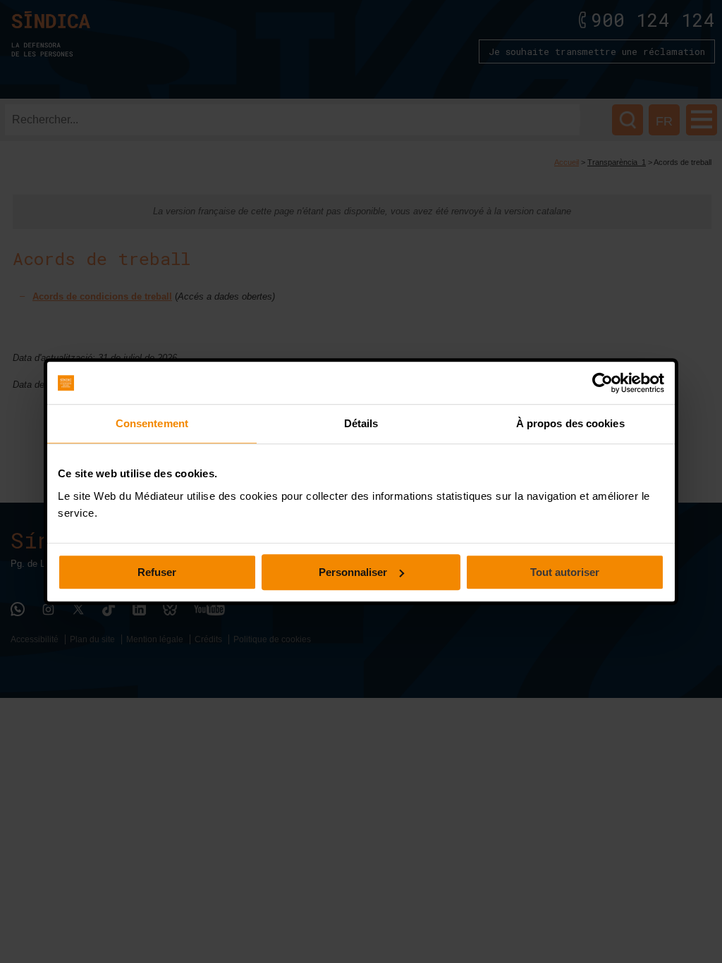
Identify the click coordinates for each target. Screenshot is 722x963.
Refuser (156, 572)
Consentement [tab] (152, 423)
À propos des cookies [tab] (570, 423)
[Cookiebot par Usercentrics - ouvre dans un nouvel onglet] (602, 382)
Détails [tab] (361, 423)
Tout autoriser (564, 572)
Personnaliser (353, 572)
